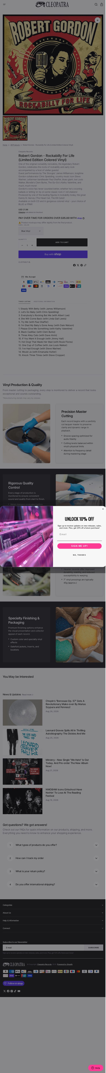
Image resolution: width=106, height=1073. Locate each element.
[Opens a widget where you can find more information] (93, 1068)
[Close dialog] (102, 509)
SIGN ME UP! (78, 546)
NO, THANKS (78, 555)
